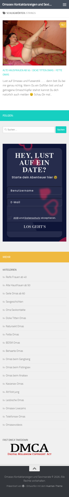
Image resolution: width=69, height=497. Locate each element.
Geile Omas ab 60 (15, 293)
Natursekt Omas (15, 326)
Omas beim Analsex (17, 375)
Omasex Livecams (16, 408)
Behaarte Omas (14, 351)
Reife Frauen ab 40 (16, 277)
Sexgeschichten (14, 301)
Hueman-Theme (54, 486)
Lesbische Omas (15, 400)
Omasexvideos (14, 424)
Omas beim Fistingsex (18, 367)
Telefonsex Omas (15, 416)
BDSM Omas (13, 342)
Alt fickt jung (12, 392)
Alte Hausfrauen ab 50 (16, 70)
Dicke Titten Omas (43, 70)
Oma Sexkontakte (15, 309)
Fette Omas (12, 334)
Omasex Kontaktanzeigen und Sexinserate (27, 4)
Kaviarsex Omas (14, 383)
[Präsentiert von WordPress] (23, 486)
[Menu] (64, 4)
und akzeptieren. (34, 218)
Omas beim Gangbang (18, 359)
